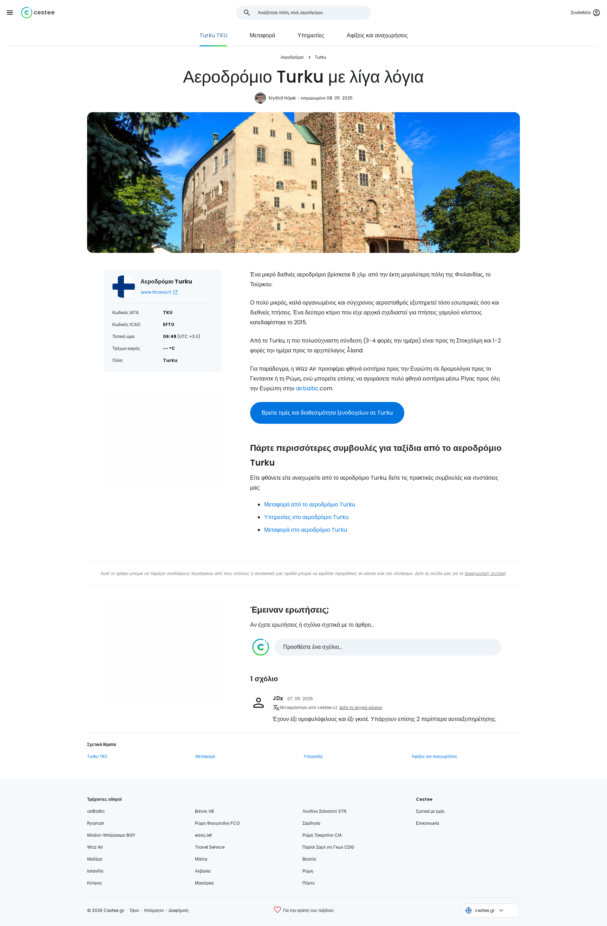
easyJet (203, 835)
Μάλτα (201, 859)
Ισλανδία (95, 871)
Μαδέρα (94, 859)
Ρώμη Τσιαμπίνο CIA (322, 835)
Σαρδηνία (311, 823)
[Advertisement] (163, 438)
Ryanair (95, 823)
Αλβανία (202, 871)
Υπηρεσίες (311, 35)
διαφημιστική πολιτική (485, 573)
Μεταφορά (262, 35)
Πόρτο (308, 883)
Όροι (134, 910)
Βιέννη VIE (204, 811)
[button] (9, 12)
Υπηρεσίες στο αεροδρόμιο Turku (306, 517)
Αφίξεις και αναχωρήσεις (377, 35)
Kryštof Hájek (282, 98)
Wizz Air (95, 847)
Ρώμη (307, 871)
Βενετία (309, 859)
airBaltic (96, 811)
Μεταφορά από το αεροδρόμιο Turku (309, 504)
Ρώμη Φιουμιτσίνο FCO (217, 823)
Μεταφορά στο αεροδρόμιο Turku (305, 530)
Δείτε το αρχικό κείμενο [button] (360, 707)
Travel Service (209, 847)
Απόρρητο (154, 910)
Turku (320, 57)
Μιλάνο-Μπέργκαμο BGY (111, 835)
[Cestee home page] (37, 12)
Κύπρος (94, 883)
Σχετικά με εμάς (430, 811)
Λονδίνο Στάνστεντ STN (324, 811)
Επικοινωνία (427, 823)
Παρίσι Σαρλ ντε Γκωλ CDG (328, 847)
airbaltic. (308, 388)
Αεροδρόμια (292, 57)
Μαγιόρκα (204, 883)
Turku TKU (213, 35)
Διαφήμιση (179, 910)
